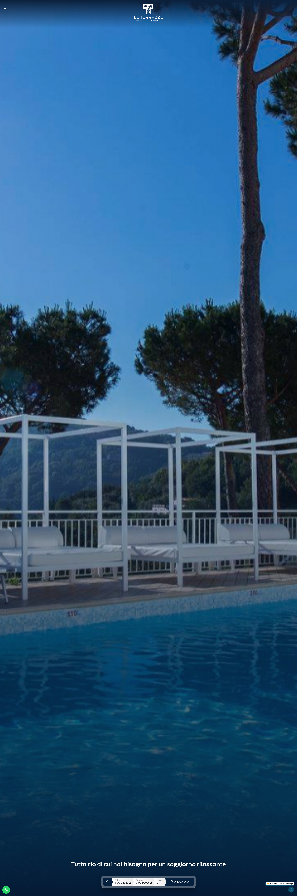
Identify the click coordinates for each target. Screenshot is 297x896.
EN (285, 6)
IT (291, 6)
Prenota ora (180, 881)
